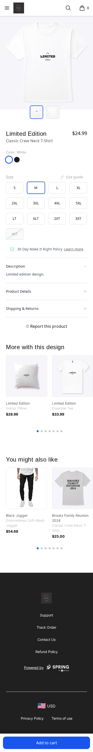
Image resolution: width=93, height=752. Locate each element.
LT (14, 218)
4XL (57, 203)
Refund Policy (46, 652)
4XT (15, 234)
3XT (78, 218)
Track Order (46, 627)
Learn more (73, 249)
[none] (71, 177)
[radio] (14, 187)
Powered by (34, 667)
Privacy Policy (32, 718)
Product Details (18, 291)
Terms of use (62, 718)
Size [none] (9, 177)
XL (78, 187)
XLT (36, 218)
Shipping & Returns (22, 308)
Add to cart (46, 743)
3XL (36, 203)
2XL (14, 203)
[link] (26, 376)
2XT (57, 218)
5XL (78, 203)
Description (15, 266)
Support (46, 615)
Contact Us (46, 639)
